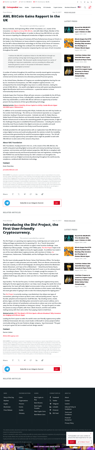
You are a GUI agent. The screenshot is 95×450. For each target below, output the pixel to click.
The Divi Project (47, 248)
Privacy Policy (69, 423)
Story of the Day (9, 397)
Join (57, 203)
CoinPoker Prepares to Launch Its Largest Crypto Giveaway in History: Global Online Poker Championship (83, 71)
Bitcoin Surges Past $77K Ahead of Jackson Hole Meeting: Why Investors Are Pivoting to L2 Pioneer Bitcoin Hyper (83, 43)
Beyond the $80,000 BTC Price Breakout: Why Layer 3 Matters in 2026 (83, 29)
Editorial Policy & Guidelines (70, 408)
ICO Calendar (47, 7)
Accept (72, 442)
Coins (20, 397)
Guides (27, 7)
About (67, 397)
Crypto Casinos (58, 7)
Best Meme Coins (39, 414)
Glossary (21, 413)
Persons (21, 404)
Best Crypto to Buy (38, 398)
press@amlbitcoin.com (10, 170)
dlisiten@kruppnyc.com (11, 336)
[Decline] (91, 434)
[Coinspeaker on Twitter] (81, 2)
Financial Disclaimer (68, 419)
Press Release (69, 13)
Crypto (6, 404)
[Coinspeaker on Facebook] (77, 2)
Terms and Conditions (68, 413)
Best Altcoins (38, 403)
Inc (53, 252)
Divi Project (9, 294)
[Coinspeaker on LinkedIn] (88, 2)
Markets (6, 400)
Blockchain (7, 407)
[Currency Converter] (90, 7)
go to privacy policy (84, 442)
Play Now (74, 446)
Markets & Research (70, 7)
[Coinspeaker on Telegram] (84, 2)
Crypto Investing (36, 7)
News (20, 7)
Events (21, 407)
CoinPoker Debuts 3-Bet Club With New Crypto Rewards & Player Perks (83, 57)
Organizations (23, 400)
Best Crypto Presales (38, 407)
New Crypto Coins (40, 411)
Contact (67, 400)
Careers (67, 404)
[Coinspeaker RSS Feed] (91, 2)
